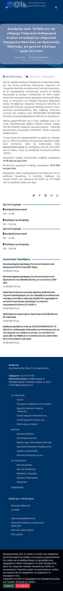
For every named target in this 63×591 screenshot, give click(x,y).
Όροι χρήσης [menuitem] (17, 534)
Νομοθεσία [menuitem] (22, 482)
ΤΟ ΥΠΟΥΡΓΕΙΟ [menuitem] (18, 395)
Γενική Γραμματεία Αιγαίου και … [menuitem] (31, 420)
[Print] (57, 196)
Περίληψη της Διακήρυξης (17, 220)
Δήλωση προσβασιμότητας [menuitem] (23, 518)
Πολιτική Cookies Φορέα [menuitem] (22, 530)
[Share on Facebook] (39, 196)
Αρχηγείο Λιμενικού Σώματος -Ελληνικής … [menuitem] (30, 410)
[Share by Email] (51, 196)
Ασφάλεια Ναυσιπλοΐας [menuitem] (27, 451)
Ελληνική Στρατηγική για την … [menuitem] (30, 455)
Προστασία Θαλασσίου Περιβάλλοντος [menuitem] (34, 446)
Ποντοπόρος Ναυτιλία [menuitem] (27, 438)
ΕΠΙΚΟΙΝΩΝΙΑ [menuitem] (17, 487)
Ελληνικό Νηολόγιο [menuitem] (25, 434)
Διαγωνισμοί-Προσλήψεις (39, 57)
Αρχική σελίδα (20, 57)
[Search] (56, 7)
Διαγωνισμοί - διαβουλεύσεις (41, 77)
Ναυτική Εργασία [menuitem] (24, 465)
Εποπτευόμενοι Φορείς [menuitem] (27, 424)
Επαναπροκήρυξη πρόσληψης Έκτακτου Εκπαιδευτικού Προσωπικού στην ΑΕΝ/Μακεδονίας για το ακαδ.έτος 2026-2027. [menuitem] (30, 279)
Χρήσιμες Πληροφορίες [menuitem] (27, 478)
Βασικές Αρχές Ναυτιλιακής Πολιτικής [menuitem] (34, 442)
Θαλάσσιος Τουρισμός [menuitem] (27, 473)
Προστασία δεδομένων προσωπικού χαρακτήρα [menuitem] (27, 524)
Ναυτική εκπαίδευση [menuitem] (26, 469)
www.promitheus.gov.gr (13, 147)
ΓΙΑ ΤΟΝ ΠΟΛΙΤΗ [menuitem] (18, 460)
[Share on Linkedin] (45, 196)
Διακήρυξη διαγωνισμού (16, 209)
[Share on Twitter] (34, 196)
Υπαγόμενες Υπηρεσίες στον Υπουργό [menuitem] (34, 404)
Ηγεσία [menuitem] (20, 400)
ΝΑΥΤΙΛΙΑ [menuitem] (15, 429)
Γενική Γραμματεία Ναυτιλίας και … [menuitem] (32, 415)
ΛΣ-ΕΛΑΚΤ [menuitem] (15, 510)
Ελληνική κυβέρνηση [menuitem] (20, 505)
